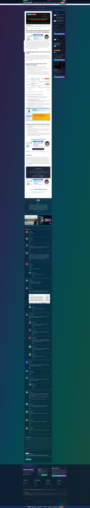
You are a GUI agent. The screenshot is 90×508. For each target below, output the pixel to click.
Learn (55, 2)
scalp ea (35, 485)
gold (34, 486)
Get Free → (64, 0)
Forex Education (48, 483)
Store (23, 484)
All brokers (56, 54)
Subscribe (59, 475)
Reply (30, 235)
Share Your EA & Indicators (49, 484)
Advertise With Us (59, 484)
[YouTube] (30, 0)
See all (29, 91)
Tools (52, 2)
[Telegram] (28, 0)
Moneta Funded (33, 83)
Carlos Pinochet (34, 329)
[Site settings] (66, 0)
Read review (47, 85)
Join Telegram (25, 0)
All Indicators (24, 483)
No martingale (36, 484)
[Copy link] (64, 7)
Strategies (44, 2)
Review (62, 50)
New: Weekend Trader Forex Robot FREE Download (57, 0)
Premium (63, 2)
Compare (32, 91)
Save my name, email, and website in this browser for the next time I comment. (34, 450)
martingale (35, 481)
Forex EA (34, 14)
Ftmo (35, 482)
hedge (35, 483)
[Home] (33, 2)
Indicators (40, 2)
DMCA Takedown (59, 483)
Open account (47, 78)
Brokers (48, 2)
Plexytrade (32, 78)
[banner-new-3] (38, 37)
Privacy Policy (24, 498)
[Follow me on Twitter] (38, 211)
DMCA (31, 498)
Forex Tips (33, 7)
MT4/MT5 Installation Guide (60, 481)
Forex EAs (36, 2)
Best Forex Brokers (48, 481)
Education (30, 7)
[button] (38, 149)
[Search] (66, 2)
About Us (24, 485)
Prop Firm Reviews (48, 482)
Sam (38, 203)
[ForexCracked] (27, 2)
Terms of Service (28, 498)
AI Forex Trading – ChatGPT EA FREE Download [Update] (38, 151)
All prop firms (62, 54)
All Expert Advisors (25, 482)
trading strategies (37, 45)
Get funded (57, 50)
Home (27, 7)
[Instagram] (31, 0)
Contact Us (58, 482)
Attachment (27, 452)
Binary (58, 2)
